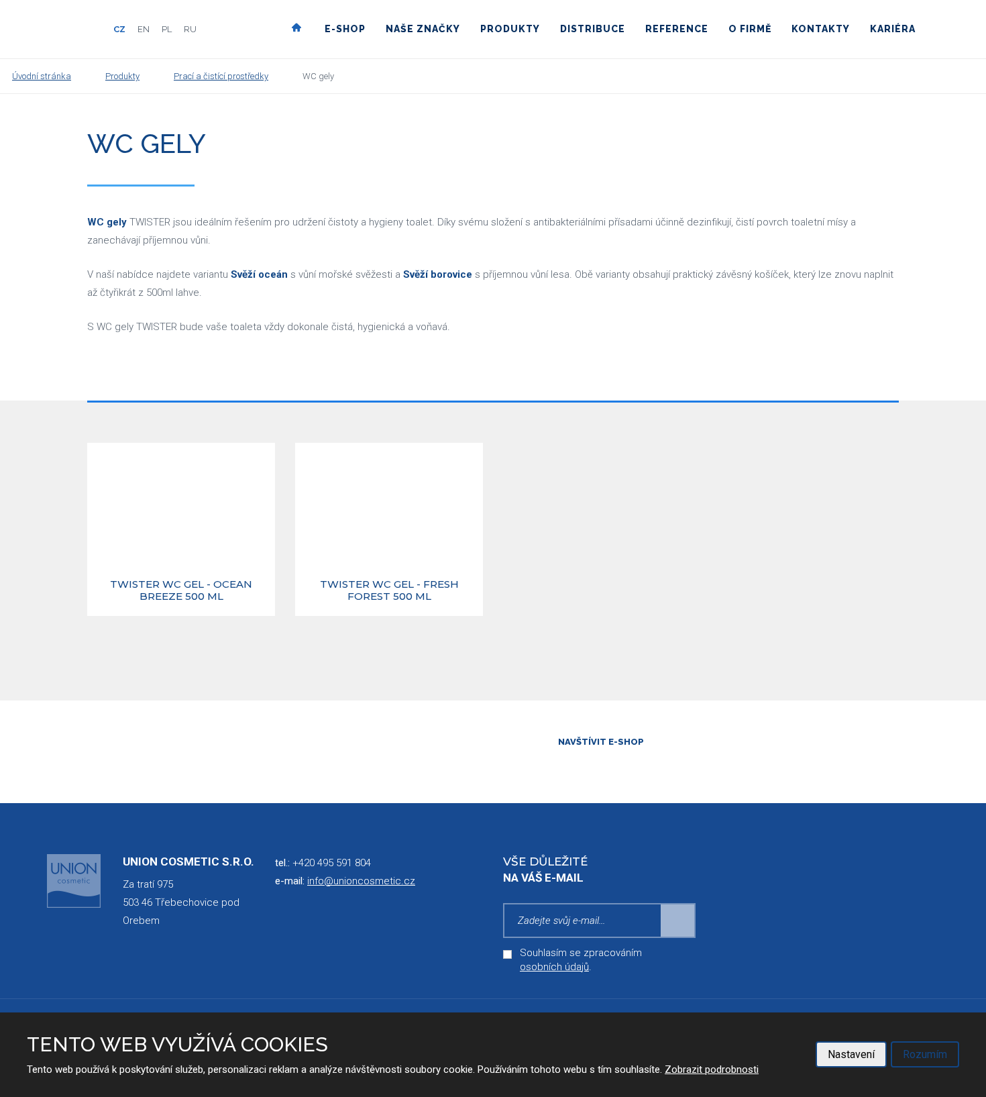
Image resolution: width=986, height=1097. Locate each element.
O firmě (749, 28)
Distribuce (592, 28)
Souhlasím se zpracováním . (581, 960)
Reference (676, 28)
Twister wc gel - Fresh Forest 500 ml (389, 590)
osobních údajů (554, 967)
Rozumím (925, 1054)
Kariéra (893, 28)
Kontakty (820, 28)
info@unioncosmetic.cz (361, 881)
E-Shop (345, 28)
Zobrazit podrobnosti (712, 1069)
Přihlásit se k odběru (678, 920)
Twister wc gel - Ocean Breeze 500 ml (181, 590)
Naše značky (423, 28)
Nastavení (851, 1054)
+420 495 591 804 (331, 863)
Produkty (510, 28)
